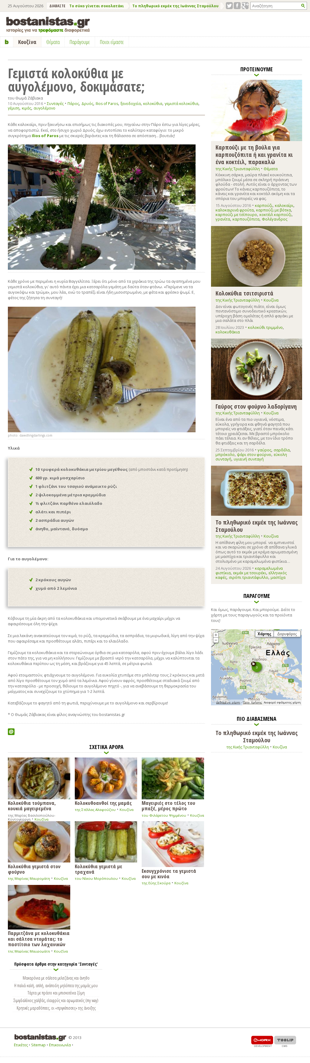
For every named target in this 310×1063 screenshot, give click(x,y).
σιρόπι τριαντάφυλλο (248, 577)
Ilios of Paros (107, 103)
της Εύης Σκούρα (156, 883)
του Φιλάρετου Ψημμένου (164, 815)
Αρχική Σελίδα (6, 42)
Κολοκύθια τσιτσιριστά (244, 293)
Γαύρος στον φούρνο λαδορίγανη (256, 406)
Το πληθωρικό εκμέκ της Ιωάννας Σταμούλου (175, 6)
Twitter (229, 5)
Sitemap (38, 1045)
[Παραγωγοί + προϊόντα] (256, 704)
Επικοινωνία (60, 1045)
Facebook (237, 5)
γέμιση (13, 108)
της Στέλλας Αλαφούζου (95, 809)
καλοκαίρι (284, 205)
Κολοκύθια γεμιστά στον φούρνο (34, 869)
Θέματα (271, 168)
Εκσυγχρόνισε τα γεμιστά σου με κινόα (169, 873)
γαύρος (264, 450)
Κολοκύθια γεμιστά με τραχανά (98, 869)
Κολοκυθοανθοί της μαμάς (103, 802)
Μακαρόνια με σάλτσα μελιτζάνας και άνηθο (56, 978)
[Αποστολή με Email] (11, 731)
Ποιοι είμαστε (112, 42)
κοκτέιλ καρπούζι (275, 214)
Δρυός (87, 103)
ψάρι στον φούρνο (254, 454)
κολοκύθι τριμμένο (265, 327)
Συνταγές (55, 103)
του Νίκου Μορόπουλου (96, 878)
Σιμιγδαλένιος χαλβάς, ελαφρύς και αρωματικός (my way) (56, 1000)
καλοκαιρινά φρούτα (235, 210)
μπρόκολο (225, 454)
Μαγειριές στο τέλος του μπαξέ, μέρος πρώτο (168, 805)
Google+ (245, 5)
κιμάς (26, 108)
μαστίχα (278, 577)
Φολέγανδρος (274, 219)
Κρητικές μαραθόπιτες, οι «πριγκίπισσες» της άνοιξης (56, 1008)
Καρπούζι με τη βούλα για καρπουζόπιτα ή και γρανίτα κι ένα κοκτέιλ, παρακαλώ (254, 154)
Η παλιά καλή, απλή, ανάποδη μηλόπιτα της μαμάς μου (56, 985)
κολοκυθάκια (228, 332)
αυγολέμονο (44, 108)
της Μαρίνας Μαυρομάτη (29, 878)
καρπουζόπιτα (245, 219)
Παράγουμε (80, 42)
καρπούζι (263, 205)
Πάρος (73, 103)
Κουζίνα (41, 819)
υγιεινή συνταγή (249, 459)
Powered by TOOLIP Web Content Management (285, 1041)
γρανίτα (223, 219)
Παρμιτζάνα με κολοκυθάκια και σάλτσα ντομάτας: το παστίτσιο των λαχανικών (39, 938)
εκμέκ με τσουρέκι (249, 572)
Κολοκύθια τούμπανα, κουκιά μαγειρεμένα (32, 805)
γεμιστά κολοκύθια (181, 103)
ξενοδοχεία (130, 103)
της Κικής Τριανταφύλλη (238, 168)
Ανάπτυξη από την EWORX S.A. (262, 1041)
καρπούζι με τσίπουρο (236, 214)
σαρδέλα (282, 450)
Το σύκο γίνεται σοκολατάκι (96, 6)
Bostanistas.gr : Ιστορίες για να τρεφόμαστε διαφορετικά (48, 25)
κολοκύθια (152, 103)
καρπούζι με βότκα (273, 210)
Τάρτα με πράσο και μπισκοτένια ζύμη (56, 993)
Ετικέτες (21, 1045)
